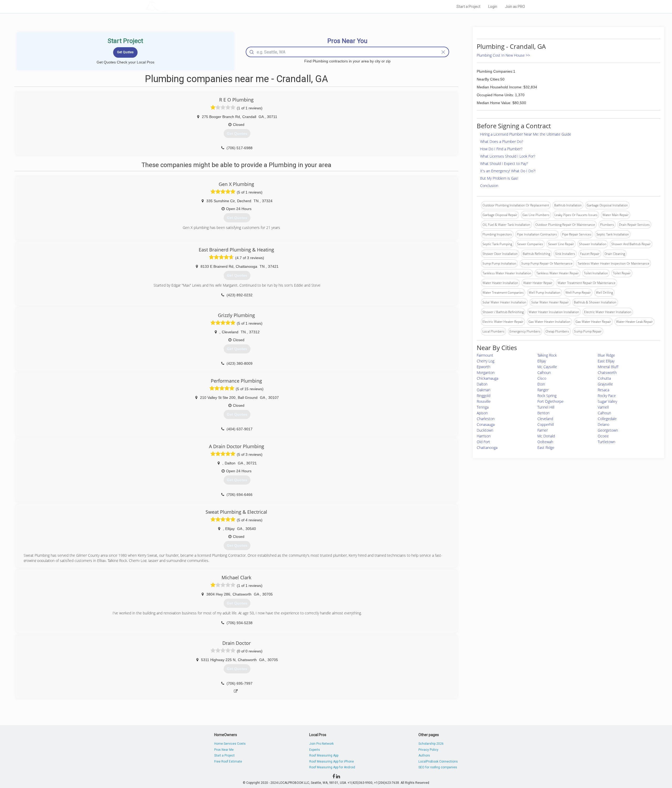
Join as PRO (515, 6)
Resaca (603, 389)
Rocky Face (607, 395)
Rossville (484, 401)
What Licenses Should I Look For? (507, 156)
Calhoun (544, 372)
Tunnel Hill (545, 407)
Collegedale (607, 418)
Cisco (541, 378)
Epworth (483, 366)
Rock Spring (546, 395)
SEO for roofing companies (437, 767)
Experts (314, 750)
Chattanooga (487, 447)
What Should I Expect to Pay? (504, 163)
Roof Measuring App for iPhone (331, 761)
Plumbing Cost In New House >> (503, 55)
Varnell (603, 407)
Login (492, 6)
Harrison (484, 435)
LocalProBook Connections (438, 761)
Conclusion (489, 185)
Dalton (482, 384)
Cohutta (604, 378)
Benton (543, 412)
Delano (603, 424)
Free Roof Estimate (228, 761)
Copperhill (545, 424)
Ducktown (485, 430)
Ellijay (541, 360)
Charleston (486, 418)
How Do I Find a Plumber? (501, 148)
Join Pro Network (321, 744)
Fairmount (485, 355)
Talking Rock (547, 355)
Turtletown (606, 441)
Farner (542, 430)
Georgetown (608, 430)
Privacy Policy (428, 750)
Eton (541, 384)
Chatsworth (607, 372)
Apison (482, 412)
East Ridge (545, 447)
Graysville (605, 384)
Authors (424, 755)
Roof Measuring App (323, 755)
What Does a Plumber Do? (501, 141)
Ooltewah (545, 441)
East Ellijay (606, 360)
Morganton (486, 372)
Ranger (543, 389)
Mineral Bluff (608, 366)
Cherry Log (485, 360)
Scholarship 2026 (431, 744)
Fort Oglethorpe (550, 401)
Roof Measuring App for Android (332, 767)
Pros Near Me (224, 750)
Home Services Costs (230, 744)
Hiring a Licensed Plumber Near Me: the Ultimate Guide (525, 134)
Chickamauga (487, 378)
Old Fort (483, 441)
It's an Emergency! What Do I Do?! (508, 170)
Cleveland (545, 418)
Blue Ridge (606, 355)
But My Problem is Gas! (499, 178)
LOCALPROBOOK (176, 6)
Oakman (483, 389)
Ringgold (483, 395)
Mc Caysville (547, 366)
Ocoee (603, 435)
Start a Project (468, 6)
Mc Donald (546, 435)
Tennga (483, 407)
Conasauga (486, 424)
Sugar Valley (607, 401)
